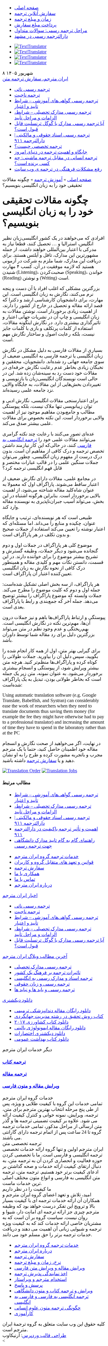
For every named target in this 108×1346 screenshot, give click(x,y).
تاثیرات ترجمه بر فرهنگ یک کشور (47, 972)
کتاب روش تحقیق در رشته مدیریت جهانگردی (59, 1016)
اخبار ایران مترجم (20, 895)
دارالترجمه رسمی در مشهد (41, 36)
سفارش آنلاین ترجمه (35, 13)
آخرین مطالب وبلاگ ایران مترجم (34, 956)
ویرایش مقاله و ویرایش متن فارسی (49, 1267)
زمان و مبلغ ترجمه (32, 19)
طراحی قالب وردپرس (44, 1335)
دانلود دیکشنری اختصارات (39, 1033)
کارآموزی (23, 1313)
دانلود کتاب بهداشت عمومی (41, 1039)
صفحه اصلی (26, 7)
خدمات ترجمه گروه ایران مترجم (46, 856)
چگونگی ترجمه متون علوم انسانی (47, 1307)
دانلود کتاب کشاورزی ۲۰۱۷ (41, 1021)
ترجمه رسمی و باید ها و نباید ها (44, 989)
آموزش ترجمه (48, 179)
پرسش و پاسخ (28, 1285)
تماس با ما (24, 879)
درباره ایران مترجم (33, 884)
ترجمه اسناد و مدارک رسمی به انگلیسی (53, 978)
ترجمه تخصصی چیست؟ (38, 146)
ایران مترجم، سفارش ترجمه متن (35, 78)
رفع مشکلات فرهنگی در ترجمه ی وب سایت (58, 169)
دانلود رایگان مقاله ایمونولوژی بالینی (50, 1027)
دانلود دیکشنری (17, 1000)
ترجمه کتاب (14, 1061)
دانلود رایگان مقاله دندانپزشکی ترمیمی (52, 1010)
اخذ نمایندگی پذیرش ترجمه (40, 1273)
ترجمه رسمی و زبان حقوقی (42, 983)
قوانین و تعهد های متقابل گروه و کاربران (54, 862)
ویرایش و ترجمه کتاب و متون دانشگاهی (53, 1290)
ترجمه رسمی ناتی (32, 89)
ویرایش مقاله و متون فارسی (30, 1085)
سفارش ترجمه (41, 760)
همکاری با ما (26, 873)
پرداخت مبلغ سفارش (35, 24)
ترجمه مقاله (14, 1073)
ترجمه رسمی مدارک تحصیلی (42, 966)
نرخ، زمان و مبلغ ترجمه (37, 1262)
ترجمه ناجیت (27, 94)
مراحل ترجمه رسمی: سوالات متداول (50, 30)
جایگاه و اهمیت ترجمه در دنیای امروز (50, 151)
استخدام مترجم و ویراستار (40, 1279)
